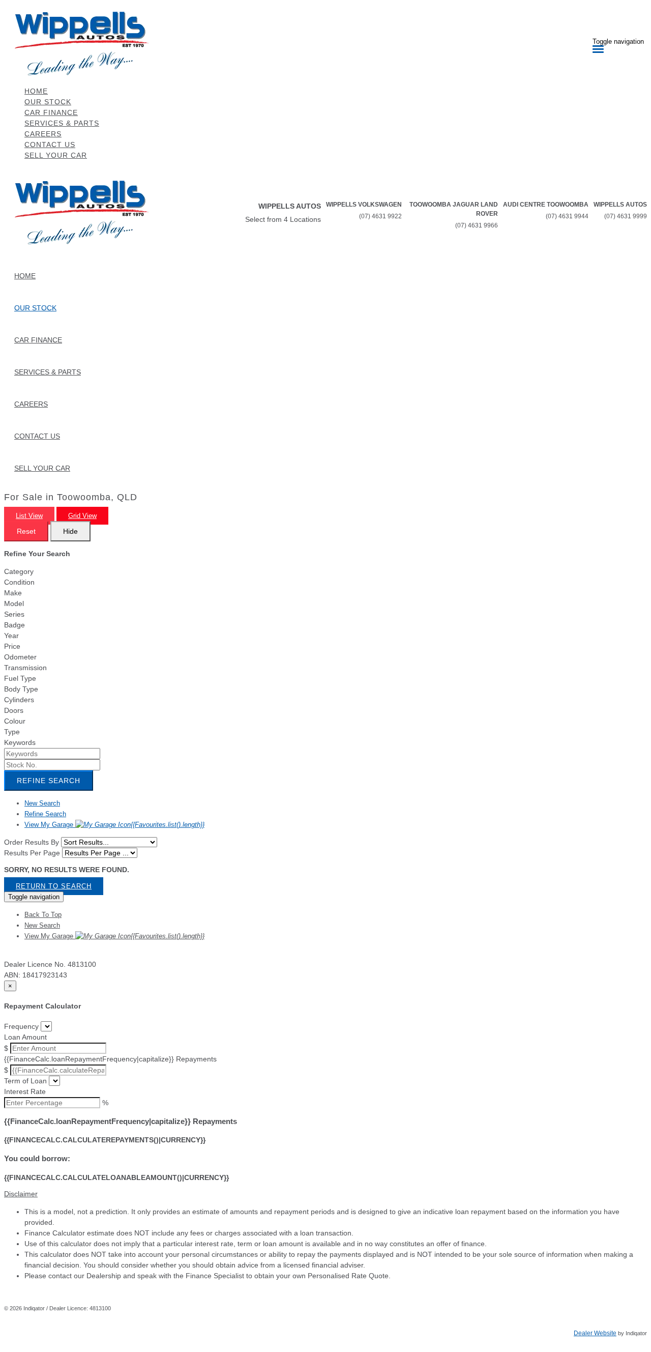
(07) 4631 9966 (476, 225)
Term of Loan (25, 1081)
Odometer (20, 657)
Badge (14, 625)
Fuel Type (20, 678)
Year (11, 635)
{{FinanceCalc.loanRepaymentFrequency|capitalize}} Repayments (110, 1059)
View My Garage (114, 824)
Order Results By (31, 842)
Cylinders (19, 700)
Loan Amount (25, 1037)
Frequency (21, 1026)
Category (19, 571)
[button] (325, 1194)
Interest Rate (25, 1091)
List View (29, 516)
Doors (13, 710)
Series (14, 614)
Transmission (25, 668)
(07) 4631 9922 (380, 216)
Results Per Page (32, 853)
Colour (14, 721)
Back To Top (43, 914)
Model (14, 603)
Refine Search (48, 780)
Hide (70, 531)
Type (12, 732)
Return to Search (54, 886)
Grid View (82, 516)
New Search (42, 803)
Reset (26, 531)
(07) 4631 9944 (567, 216)
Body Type (21, 689)
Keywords (20, 742)
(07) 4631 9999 (625, 216)
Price (12, 646)
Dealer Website (595, 1333)
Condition (19, 582)
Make (13, 593)
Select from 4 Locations (283, 219)
